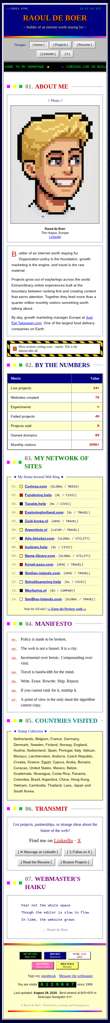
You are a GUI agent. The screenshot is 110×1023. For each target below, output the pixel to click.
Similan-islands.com (42, 573)
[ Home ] (38, 45)
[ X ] (67, 54)
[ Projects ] (60, 45)
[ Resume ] (84, 45)
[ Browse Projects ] (75, 862)
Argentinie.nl (36, 530)
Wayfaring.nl (36, 590)
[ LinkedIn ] (48, 54)
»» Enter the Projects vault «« (67, 609)
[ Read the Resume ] (36, 862)
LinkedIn (55, 237)
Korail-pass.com (39, 564)
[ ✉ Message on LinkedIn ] (38, 852)
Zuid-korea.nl (36, 521)
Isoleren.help (36, 547)
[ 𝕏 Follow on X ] (79, 852)
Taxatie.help (35, 504)
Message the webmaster (76, 976)
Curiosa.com (36, 486)
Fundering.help (38, 495)
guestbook (48, 976)
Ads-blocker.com (39, 538)
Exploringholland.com (44, 512)
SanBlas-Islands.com (43, 599)
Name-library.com (40, 556)
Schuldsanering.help (43, 582)
